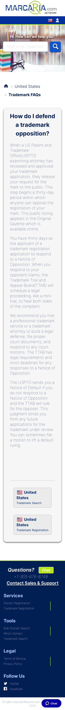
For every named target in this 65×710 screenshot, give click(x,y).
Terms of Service (15, 658)
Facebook (16, 689)
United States (27, 86)
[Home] (32, 7)
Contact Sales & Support (32, 583)
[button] (58, 20)
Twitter (14, 683)
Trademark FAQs (24, 94)
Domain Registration (17, 603)
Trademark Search (16, 638)
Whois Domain (13, 633)
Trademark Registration (19, 608)
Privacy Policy (13, 664)
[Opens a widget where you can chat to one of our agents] (51, 703)
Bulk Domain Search (17, 628)
